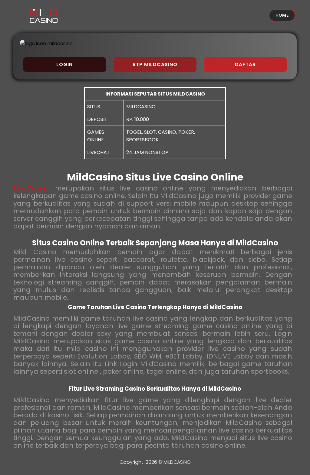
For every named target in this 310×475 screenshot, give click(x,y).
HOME (282, 15)
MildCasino (31, 188)
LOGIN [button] (64, 64)
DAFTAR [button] (245, 64)
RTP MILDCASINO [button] (155, 64)
